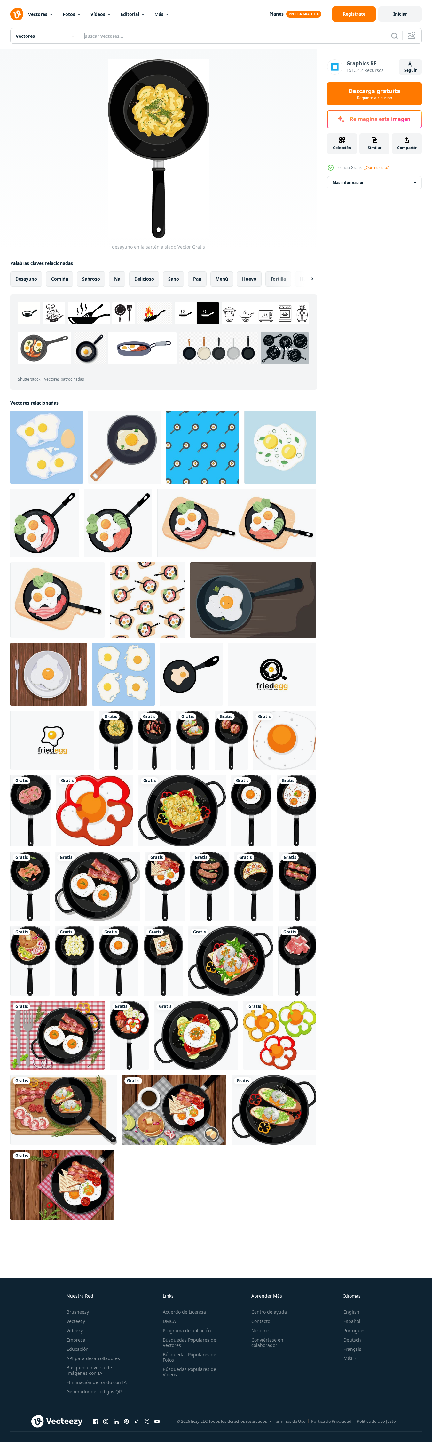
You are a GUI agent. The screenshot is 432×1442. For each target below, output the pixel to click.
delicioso (144, 279)
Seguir (410, 70)
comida (59, 279)
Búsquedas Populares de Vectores (189, 1342)
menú (222, 279)
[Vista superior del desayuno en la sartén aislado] (182, 810)
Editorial (130, 14)
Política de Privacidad (331, 1421)
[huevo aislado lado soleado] (284, 740)
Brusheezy (78, 1312)
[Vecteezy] (16, 14)
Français (352, 1349)
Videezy (75, 1330)
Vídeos (97, 14)
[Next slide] (306, 279)
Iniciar (400, 14)
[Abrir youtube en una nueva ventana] (157, 1421)
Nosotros (261, 1330)
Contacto (260, 1321)
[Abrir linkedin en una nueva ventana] (116, 1421)
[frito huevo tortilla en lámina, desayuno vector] (48, 674)
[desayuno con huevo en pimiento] (94, 810)
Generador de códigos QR (94, 1392)
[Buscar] (394, 36)
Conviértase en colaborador (267, 1342)
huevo (249, 279)
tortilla (278, 279)
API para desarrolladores (93, 1358)
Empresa (76, 1340)
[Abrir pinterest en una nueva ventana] (126, 1421)
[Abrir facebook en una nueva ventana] (95, 1421)
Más (158, 14)
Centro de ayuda (269, 1312)
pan (197, 279)
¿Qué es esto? (376, 167)
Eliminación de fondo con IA (97, 1382)
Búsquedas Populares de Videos (189, 1372)
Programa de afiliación (187, 1330)
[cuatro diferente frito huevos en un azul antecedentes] (123, 674)
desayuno (26, 279)
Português (354, 1330)
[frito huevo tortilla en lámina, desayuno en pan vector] (253, 600)
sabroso (91, 279)
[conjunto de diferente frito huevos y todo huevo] (46, 447)
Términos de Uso (290, 1421)
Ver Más (285, 348)
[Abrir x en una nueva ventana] (146, 1421)
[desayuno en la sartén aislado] (116, 740)
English (351, 1312)
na (117, 279)
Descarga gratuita (374, 93)
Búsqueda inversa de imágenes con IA (89, 1370)
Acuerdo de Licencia (184, 1312)
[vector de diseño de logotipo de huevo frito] (272, 674)
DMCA (169, 1321)
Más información (349, 182)
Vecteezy (76, 1321)
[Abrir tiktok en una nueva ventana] (136, 1421)
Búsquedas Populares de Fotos (189, 1357)
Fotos (69, 14)
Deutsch (352, 1340)
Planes (276, 14)
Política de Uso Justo (376, 1421)
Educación (78, 1349)
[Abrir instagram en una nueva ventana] (105, 1421)
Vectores (37, 14)
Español (351, 1321)
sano (173, 279)
